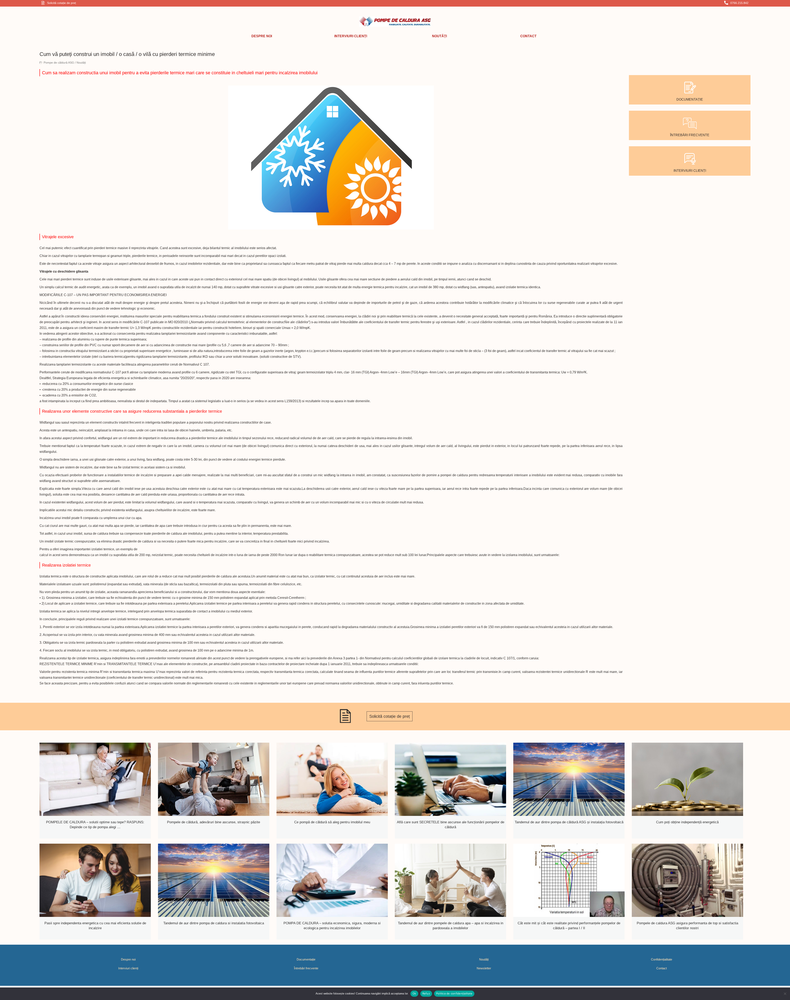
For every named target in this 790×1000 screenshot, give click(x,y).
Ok (414, 993)
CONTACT (528, 36)
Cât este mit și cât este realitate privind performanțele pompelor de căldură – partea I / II (569, 925)
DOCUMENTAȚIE (689, 99)
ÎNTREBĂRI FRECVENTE (689, 135)
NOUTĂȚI (439, 36)
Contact (661, 968)
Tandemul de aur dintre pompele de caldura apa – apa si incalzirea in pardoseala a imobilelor (450, 925)
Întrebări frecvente (306, 968)
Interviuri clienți (128, 968)
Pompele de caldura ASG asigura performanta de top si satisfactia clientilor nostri (687, 925)
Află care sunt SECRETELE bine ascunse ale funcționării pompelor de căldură (450, 824)
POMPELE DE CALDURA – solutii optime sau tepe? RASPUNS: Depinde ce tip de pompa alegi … (95, 824)
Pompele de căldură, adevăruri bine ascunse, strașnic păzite (213, 822)
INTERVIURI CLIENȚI (350, 36)
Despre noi (128, 959)
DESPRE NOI (261, 36)
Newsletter (484, 968)
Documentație (306, 959)
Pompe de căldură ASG (59, 62)
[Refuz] (785, 994)
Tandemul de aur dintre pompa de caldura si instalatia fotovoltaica (213, 923)
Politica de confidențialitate (454, 993)
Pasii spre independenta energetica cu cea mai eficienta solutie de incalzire (95, 925)
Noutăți (81, 62)
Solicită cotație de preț (389, 716)
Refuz (426, 993)
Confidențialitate (661, 959)
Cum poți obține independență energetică (687, 822)
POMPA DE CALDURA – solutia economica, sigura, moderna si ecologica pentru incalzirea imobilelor (332, 925)
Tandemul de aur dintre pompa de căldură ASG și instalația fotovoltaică (569, 822)
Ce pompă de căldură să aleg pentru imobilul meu (332, 822)
